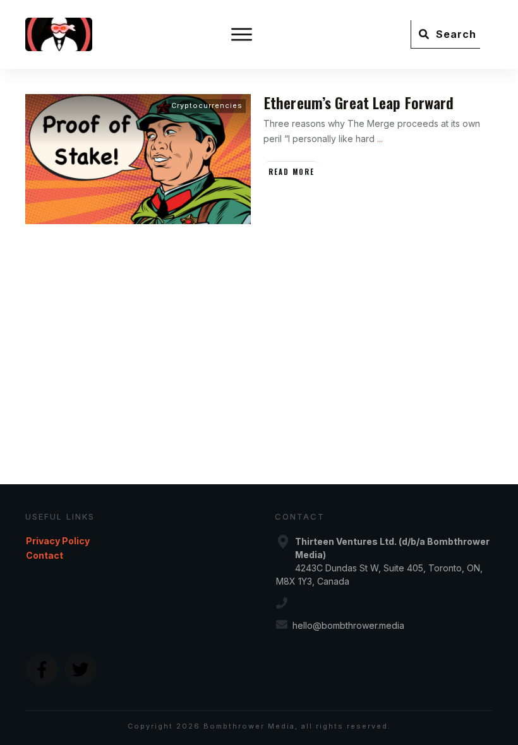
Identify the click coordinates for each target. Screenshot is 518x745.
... (380, 138)
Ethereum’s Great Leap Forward (359, 102)
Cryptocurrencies (207, 105)
